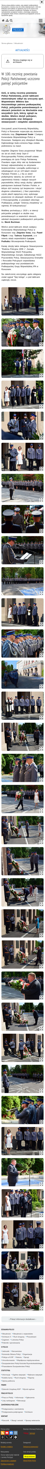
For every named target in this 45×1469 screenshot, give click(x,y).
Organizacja (27, 1354)
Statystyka (5, 1370)
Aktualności (18, 43)
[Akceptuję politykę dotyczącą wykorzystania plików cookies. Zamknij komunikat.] (42, 2)
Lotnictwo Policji (18, 1340)
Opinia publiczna (8, 1381)
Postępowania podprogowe (12, 1412)
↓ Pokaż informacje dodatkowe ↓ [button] (22, 1319)
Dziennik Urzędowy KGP (11, 1389)
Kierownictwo (17, 1351)
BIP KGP (32, 1433)
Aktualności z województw (23, 1334)
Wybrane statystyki (35, 1375)
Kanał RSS (3, 1433)
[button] (40, 20)
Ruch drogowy (19, 1337)
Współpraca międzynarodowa (28, 1360)
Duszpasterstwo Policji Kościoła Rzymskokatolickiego (22, 1363)
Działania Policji (7, 1329)
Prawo (3, 1385)
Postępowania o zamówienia (13, 1409)
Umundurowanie (8, 1360)
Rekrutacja (21, 1401)
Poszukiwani (31, 1337)
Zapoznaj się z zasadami (8, 1460)
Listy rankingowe (8, 1401)
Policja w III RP (7, 1357)
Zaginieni (5, 1340)
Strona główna (6, 43)
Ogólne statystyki (19, 1375)
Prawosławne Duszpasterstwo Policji (16, 1366)
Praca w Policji (7, 1393)
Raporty (31, 1378)
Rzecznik (5, 1420)
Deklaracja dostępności (30, 1446)
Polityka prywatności (7, 1464)
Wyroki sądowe (29, 1389)
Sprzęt (26, 1357)
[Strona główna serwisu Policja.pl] (3, 20)
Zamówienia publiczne (9, 1404)
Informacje (6, 1375)
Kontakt (4, 1416)
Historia (19, 1357)
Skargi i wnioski (17, 1420)
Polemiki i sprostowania (11, 1343)
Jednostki (5, 1351)
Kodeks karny (7, 1378)
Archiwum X (6, 1337)
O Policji (4, 1347)
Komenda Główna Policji (11, 1354)
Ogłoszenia (30, 1397)
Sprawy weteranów (32, 1420)
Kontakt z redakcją (6, 1446)
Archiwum (29, 1412)
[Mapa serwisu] (7, 20)
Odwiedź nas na (7, 1433)
